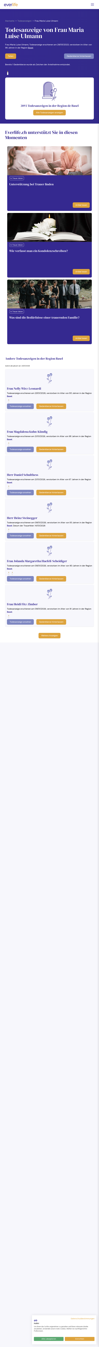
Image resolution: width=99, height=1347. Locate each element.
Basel (30, 47)
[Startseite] (11, 4)
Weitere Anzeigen (49, 635)
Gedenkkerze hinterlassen (79, 56)
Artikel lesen (81, 205)
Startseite (9, 20)
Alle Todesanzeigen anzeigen (49, 112)
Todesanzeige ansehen (20, 406)
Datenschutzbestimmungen (82, 1318)
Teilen (10, 56)
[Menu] (92, 4)
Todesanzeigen (25, 20)
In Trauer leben (16, 178)
